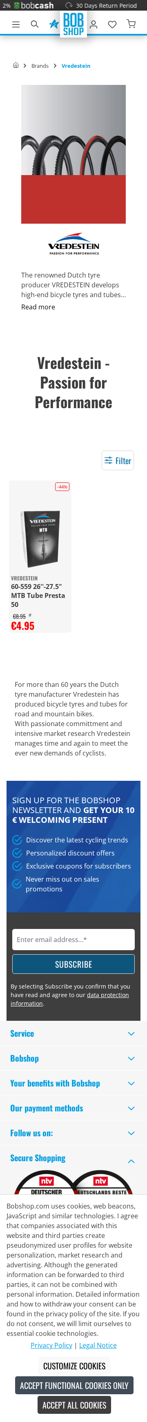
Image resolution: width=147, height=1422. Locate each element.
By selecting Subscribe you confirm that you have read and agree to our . (70, 994)
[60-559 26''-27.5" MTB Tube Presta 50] (40, 539)
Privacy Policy (51, 1345)
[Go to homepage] (73, 23)
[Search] (34, 23)
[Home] (15, 65)
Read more (38, 306)
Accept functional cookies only (74, 1385)
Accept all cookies (74, 1405)
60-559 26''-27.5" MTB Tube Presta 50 (38, 595)
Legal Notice (98, 1345)
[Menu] (16, 23)
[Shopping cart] (131, 23)
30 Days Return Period (99, 5)
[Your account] (93, 23)
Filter (123, 460)
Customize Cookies (74, 1366)
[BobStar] (54, 23)
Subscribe (73, 964)
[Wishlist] (112, 23)
